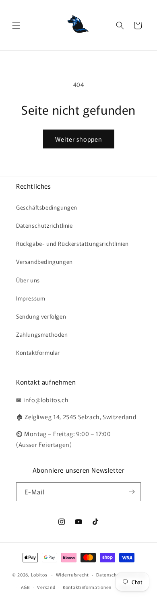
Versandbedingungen (44, 261)
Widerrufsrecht (72, 574)
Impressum (30, 298)
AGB (25, 587)
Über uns (28, 280)
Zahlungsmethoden (42, 334)
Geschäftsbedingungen (46, 207)
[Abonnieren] (131, 491)
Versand (46, 587)
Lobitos (39, 574)
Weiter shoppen (78, 139)
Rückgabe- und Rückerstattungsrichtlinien (72, 243)
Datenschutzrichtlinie (44, 225)
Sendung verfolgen (41, 316)
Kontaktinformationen (87, 587)
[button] (16, 25)
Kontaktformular (38, 352)
